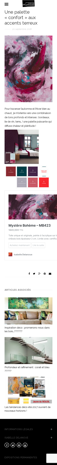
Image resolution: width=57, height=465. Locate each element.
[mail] (50, 273)
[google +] (39, 273)
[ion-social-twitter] (13, 445)
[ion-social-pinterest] (19, 445)
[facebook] (29, 273)
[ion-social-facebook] (7, 445)
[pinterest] (45, 273)
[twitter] (34, 273)
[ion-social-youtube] (25, 445)
